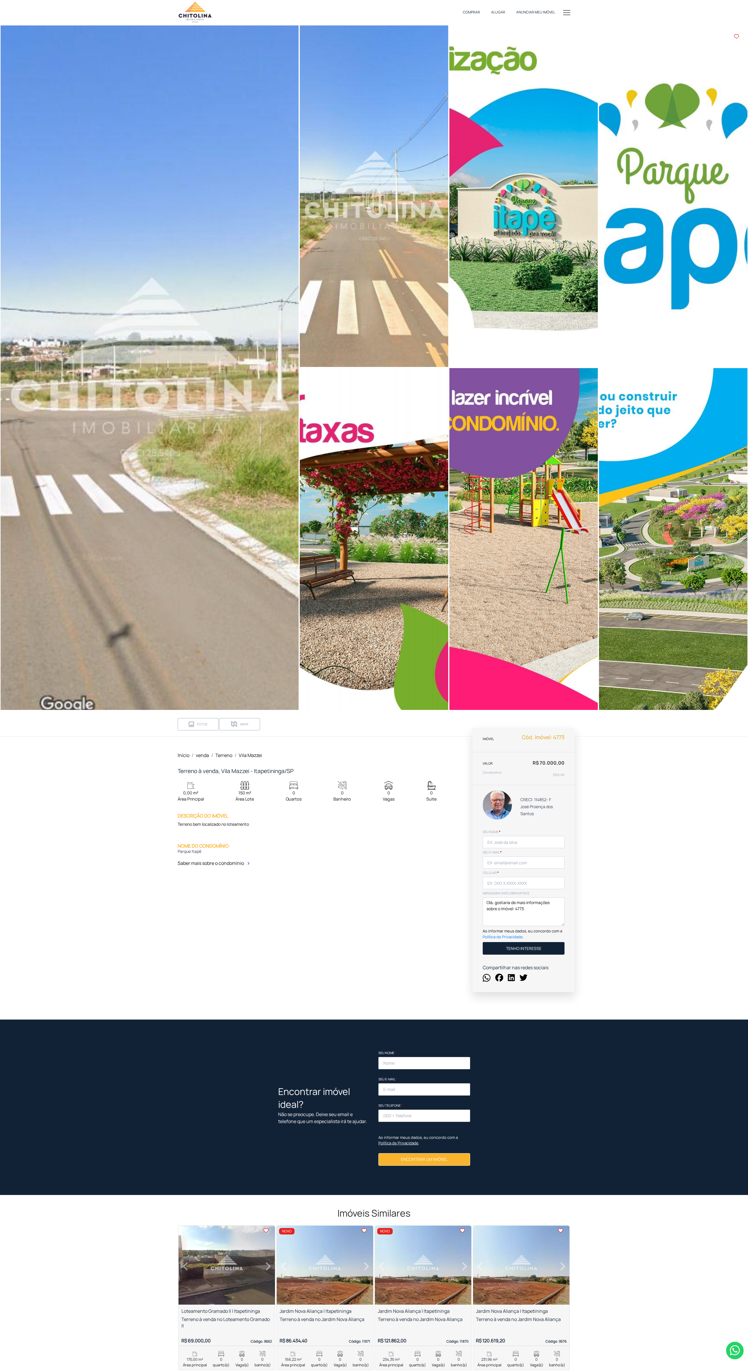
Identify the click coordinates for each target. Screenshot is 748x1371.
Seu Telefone (390, 1105)
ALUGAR (498, 12)
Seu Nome (387, 1053)
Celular (491, 873)
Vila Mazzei (250, 755)
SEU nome (492, 832)
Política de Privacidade (503, 936)
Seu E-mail (387, 1079)
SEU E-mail (492, 852)
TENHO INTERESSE (523, 948)
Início (183, 755)
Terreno (223, 755)
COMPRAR (471, 12)
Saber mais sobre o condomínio (211, 863)
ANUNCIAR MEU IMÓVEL (535, 12)
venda (202, 755)
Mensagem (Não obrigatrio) (506, 893)
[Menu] (566, 12)
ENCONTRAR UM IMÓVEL (424, 1159)
